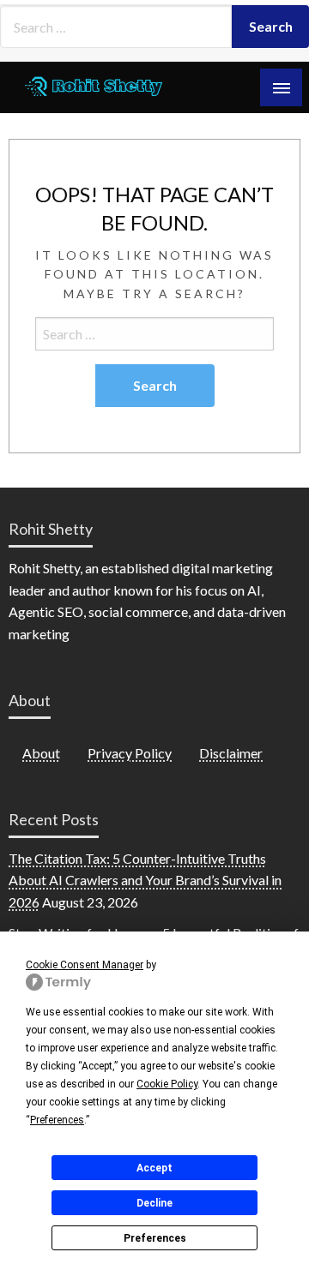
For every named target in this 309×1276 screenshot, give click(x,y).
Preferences (155, 1238)
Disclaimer (231, 753)
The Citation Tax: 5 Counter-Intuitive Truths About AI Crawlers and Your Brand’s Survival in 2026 (145, 880)
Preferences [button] (57, 1120)
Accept (154, 1168)
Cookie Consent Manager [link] (84, 965)
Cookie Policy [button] (166, 1084)
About (41, 753)
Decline (154, 1203)
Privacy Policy (130, 753)
